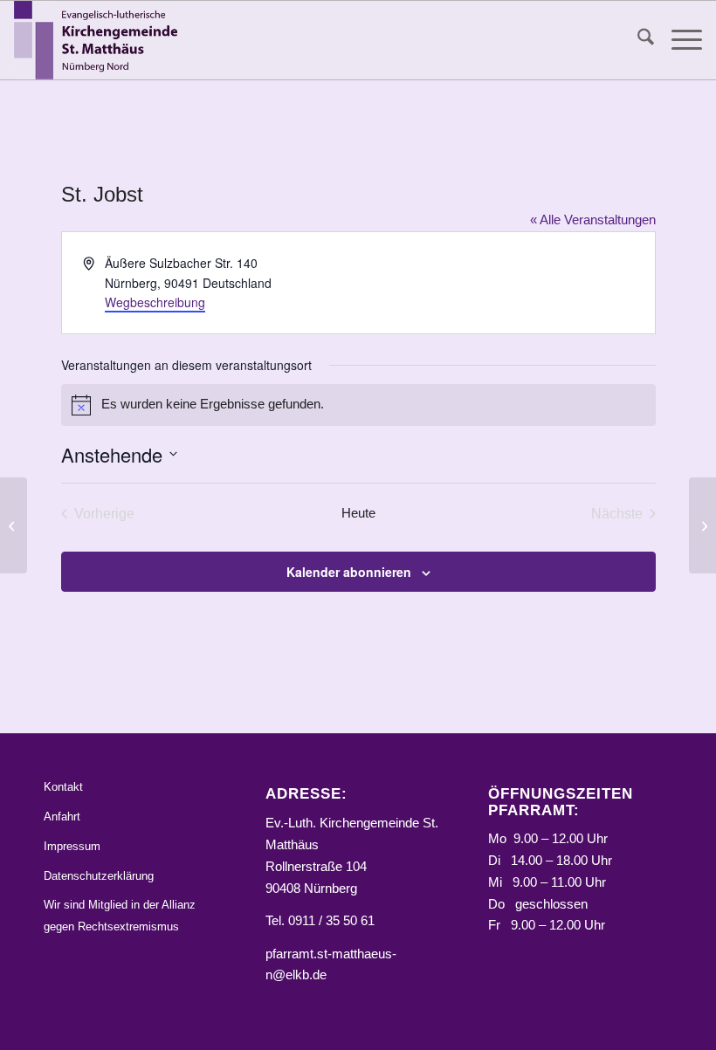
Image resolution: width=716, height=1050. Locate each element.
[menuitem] (637, 40)
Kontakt (63, 786)
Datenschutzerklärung (99, 875)
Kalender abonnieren (348, 571)
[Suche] (637, 40)
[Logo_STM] (99, 40)
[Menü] (678, 40)
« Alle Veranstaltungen (593, 219)
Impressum (72, 846)
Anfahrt (62, 816)
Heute (358, 512)
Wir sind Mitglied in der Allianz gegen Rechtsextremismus (120, 915)
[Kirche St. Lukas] (13, 525)
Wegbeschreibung (155, 302)
